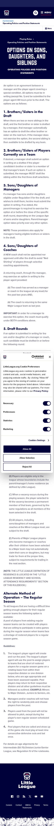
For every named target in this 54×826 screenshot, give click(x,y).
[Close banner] (50, 357)
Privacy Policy (41, 391)
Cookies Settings (37, 440)
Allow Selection (27, 458)
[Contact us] (42, 796)
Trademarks (27, 808)
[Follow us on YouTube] (36, 796)
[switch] (47, 412)
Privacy (37, 805)
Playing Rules (8, 21)
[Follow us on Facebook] (12, 796)
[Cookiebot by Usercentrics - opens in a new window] (33, 357)
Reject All (27, 467)
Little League (37, 815)
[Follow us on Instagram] (18, 796)
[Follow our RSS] (24, 796)
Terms (45, 805)
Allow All (27, 449)
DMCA (28, 805)
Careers (9, 805)
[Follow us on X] (30, 796)
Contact (19, 805)
